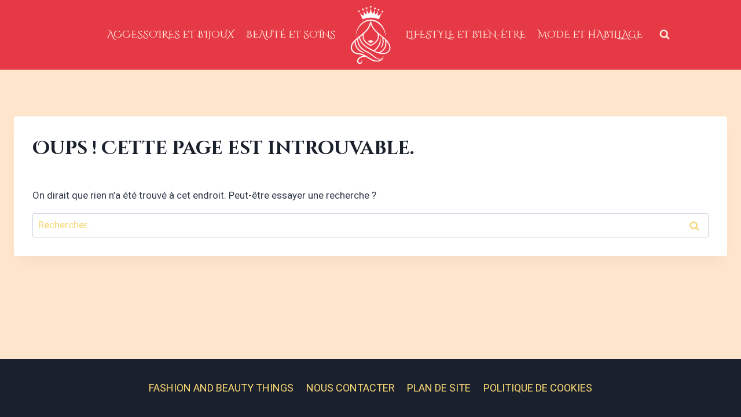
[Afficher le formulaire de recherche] (664, 34)
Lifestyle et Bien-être (465, 34)
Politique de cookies (537, 388)
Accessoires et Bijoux (170, 34)
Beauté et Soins (291, 34)
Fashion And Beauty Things (221, 388)
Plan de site (439, 388)
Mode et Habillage (590, 34)
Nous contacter (350, 388)
